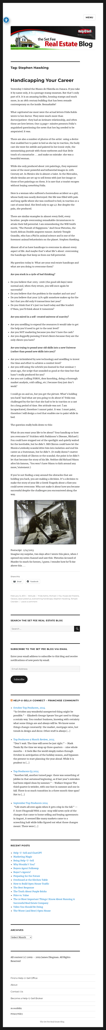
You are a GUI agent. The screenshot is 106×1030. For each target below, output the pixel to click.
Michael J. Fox (55, 596)
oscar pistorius (24, 599)
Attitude (31, 596)
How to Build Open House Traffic (31, 883)
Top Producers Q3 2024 (26, 771)
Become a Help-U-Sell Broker (27, 998)
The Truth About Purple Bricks (30, 891)
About (14, 985)
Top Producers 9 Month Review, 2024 (33, 739)
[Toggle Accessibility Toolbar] (6, 20)
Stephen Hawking (62, 599)
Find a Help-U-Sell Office (24, 978)
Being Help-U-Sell (23, 860)
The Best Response (23, 887)
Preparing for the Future (26, 876)
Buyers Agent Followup (26, 868)
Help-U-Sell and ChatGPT (27, 852)
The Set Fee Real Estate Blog (52, 1022)
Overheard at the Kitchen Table (30, 879)
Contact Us (17, 991)
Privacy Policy (17, 1014)
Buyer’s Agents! (22, 872)
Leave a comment (29, 601)
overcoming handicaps (42, 599)
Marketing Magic (22, 856)
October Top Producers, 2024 (29, 707)
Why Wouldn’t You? (24, 864)
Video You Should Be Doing (28, 906)
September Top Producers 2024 (30, 803)
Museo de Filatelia (71, 596)
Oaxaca (14, 599)
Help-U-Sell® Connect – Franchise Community (46, 700)
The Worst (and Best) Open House (32, 910)
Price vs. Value (21, 895)
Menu (89, 17)
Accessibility (16, 1008)
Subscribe (19, 679)
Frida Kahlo (43, 596)
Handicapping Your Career (42, 80)
